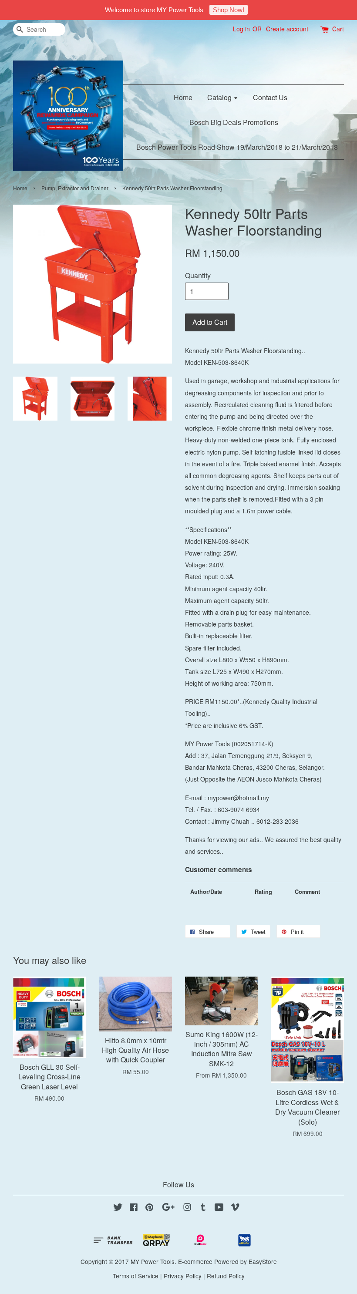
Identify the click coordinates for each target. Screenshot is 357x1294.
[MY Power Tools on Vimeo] (235, 1208)
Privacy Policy (183, 1275)
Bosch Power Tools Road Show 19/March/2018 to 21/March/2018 (237, 147)
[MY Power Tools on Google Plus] (168, 1208)
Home (183, 97)
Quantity (198, 275)
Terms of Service (135, 1275)
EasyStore (263, 1261)
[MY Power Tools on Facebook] (133, 1208)
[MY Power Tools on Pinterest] (149, 1208)
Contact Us (270, 97)
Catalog (220, 97)
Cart (338, 28)
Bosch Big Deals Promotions (233, 122)
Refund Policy (226, 1275)
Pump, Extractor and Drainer (74, 188)
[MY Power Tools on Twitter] (118, 1208)
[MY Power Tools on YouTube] (219, 1208)
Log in (241, 28)
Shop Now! (228, 9)
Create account (287, 28)
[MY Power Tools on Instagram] (187, 1208)
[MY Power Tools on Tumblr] (203, 1208)
